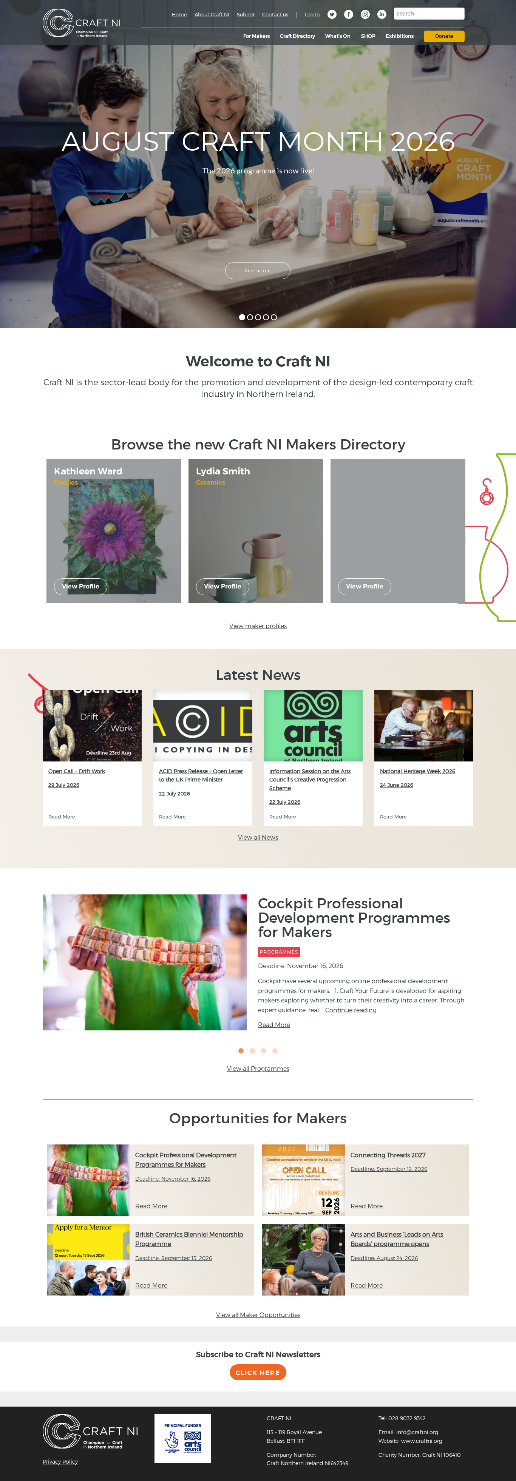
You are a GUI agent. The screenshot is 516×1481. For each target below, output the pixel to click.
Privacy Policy (60, 1461)
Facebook (348, 15)
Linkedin (381, 15)
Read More (274, 1024)
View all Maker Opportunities (258, 1314)
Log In (312, 14)
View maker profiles (258, 625)
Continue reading (351, 1009)
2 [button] (252, 1051)
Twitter (332, 15)
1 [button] (241, 1051)
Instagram (365, 15)
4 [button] (275, 1051)
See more (257, 270)
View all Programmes (258, 1068)
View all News (258, 837)
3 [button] (263, 1051)
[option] (258, 962)
